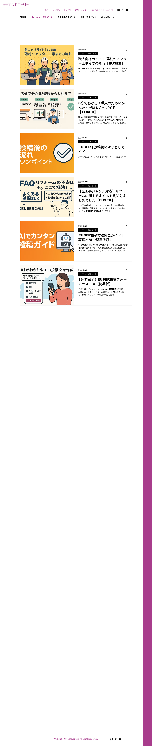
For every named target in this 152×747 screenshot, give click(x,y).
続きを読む (106, 17)
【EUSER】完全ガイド (42, 17)
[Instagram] (118, 10)
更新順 (23, 17)
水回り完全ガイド (88, 17)
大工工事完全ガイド (66, 17)
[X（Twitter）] (115, 739)
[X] (122, 10)
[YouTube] (126, 10)
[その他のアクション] (127, 49)
